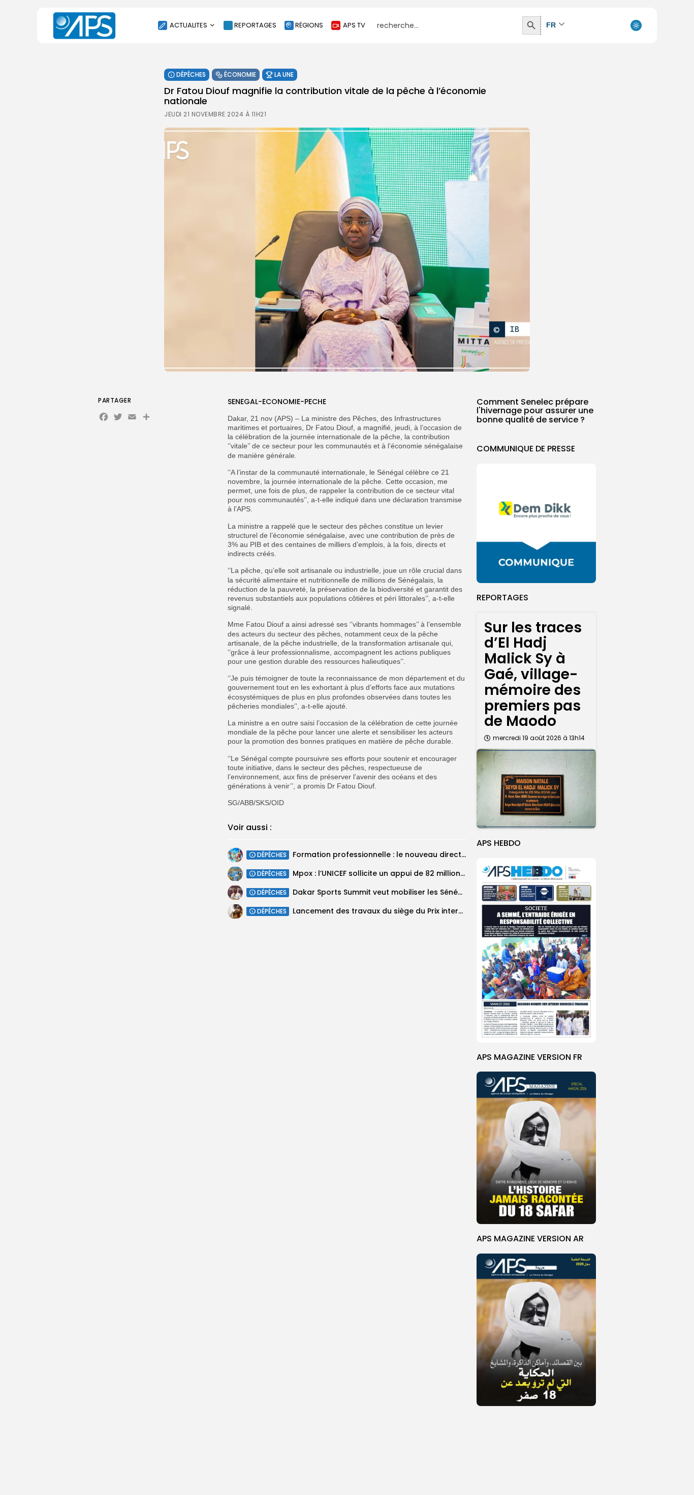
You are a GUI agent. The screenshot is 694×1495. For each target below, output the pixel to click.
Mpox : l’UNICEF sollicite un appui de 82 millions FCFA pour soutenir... (417, 873)
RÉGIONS (309, 25)
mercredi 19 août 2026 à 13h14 (539, 738)
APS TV (354, 25)
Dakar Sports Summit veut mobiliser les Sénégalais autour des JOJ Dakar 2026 (439, 892)
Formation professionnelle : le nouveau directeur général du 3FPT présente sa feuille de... (457, 854)
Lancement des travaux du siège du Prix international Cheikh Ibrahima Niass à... (439, 911)
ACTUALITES (188, 25)
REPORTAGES (255, 25)
